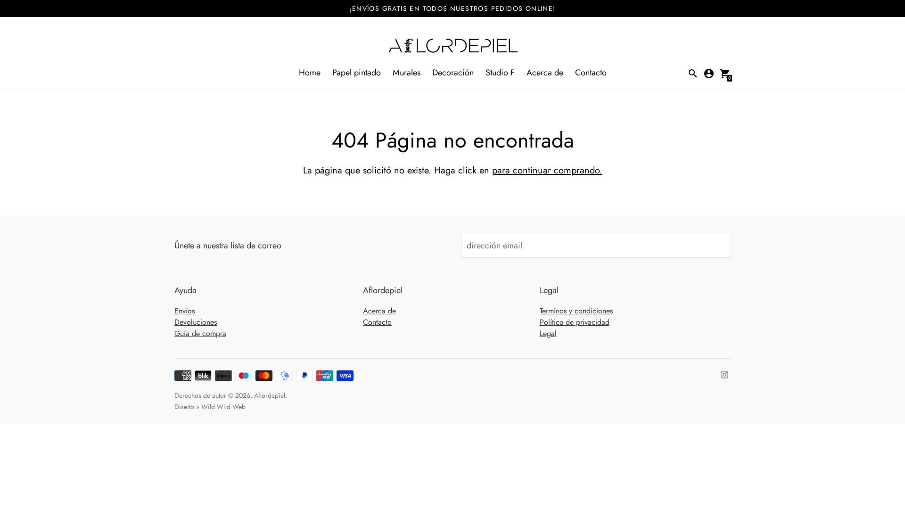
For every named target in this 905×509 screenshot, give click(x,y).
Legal (548, 333)
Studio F (500, 72)
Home (310, 72)
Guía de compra (200, 333)
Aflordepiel (269, 395)
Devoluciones (195, 322)
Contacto (591, 72)
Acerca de (545, 72)
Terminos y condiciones (576, 310)
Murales (406, 72)
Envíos (184, 310)
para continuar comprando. (547, 170)
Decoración (453, 72)
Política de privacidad (574, 322)
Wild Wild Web (223, 406)
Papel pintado (356, 72)
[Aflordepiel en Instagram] (724, 374)
